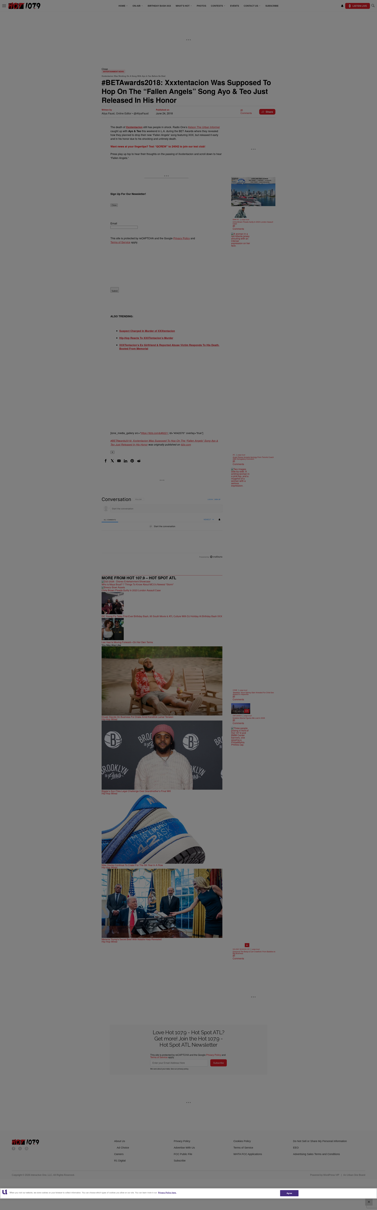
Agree (289, 1193)
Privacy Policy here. (167, 1192)
